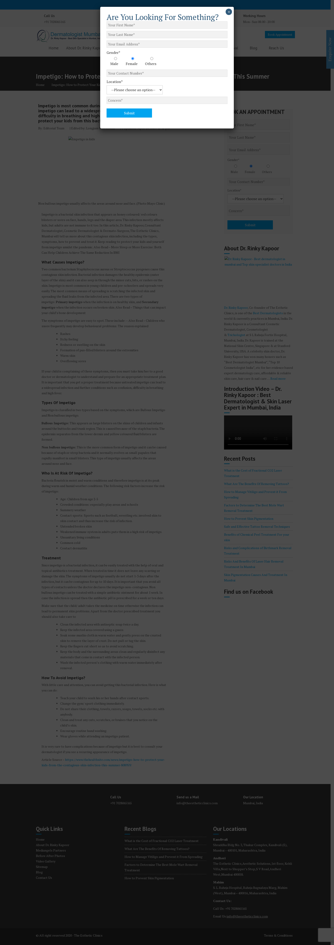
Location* (115, 81)
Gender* (113, 52)
